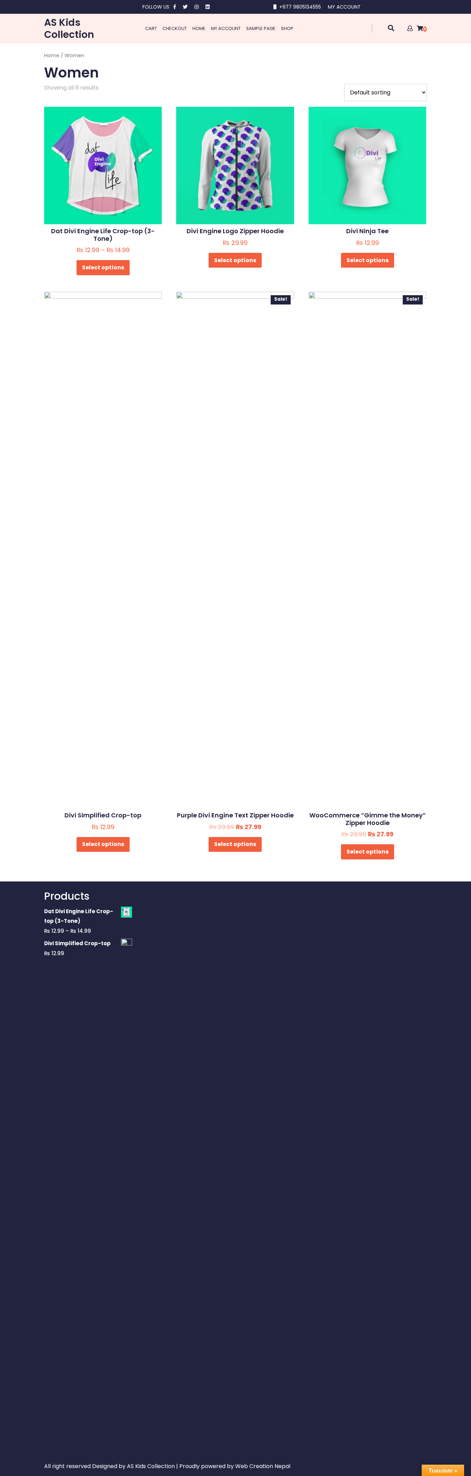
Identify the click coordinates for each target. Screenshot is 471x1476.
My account (226, 28)
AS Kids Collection (69, 28)
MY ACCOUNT (344, 6)
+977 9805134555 (300, 6)
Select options (103, 267)
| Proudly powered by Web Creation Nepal (233, 1466)
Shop (287, 28)
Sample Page (260, 28)
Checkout (174, 28)
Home (199, 28)
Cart (151, 28)
